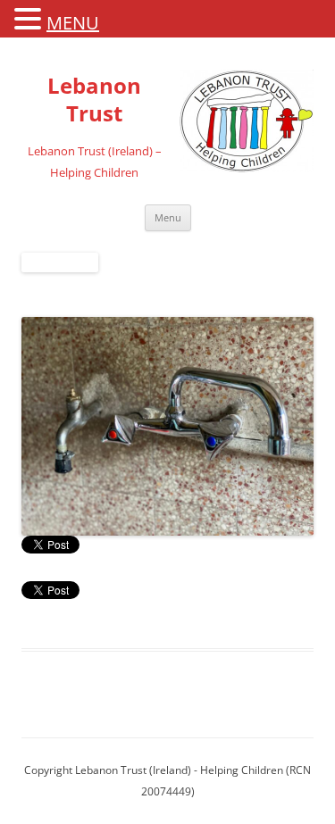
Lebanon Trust (94, 100)
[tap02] (167, 426)
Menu (168, 217)
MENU (72, 23)
